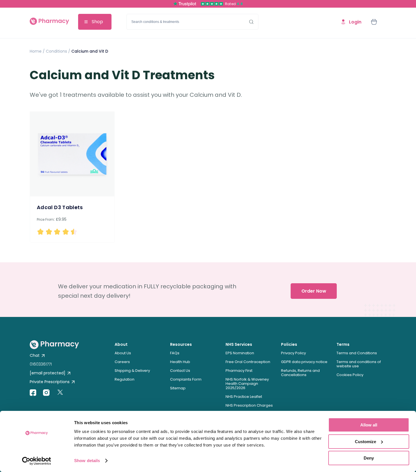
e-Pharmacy (49, 22)
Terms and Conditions (356, 353)
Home (36, 51)
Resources (181, 344)
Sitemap (178, 388)
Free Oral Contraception (248, 361)
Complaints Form (185, 379)
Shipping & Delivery (132, 370)
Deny (369, 458)
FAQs (174, 353)
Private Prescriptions (50, 382)
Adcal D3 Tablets (60, 207)
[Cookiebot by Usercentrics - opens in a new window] (36, 461)
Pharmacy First (239, 370)
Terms (342, 344)
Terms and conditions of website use (358, 364)
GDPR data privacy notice (304, 361)
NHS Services (239, 344)
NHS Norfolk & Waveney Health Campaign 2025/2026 (247, 384)
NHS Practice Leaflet (244, 396)
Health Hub (180, 361)
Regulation (124, 379)
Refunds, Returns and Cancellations (300, 372)
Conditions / (57, 51)
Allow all (368, 424)
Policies (289, 344)
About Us (123, 353)
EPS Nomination (240, 353)
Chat (35, 355)
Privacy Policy (293, 353)
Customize (365, 441)
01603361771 (41, 364)
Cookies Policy (349, 374)
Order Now (313, 291)
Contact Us (180, 370)
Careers (122, 361)
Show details (87, 460)
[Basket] (373, 21)
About (121, 344)
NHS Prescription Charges (249, 405)
